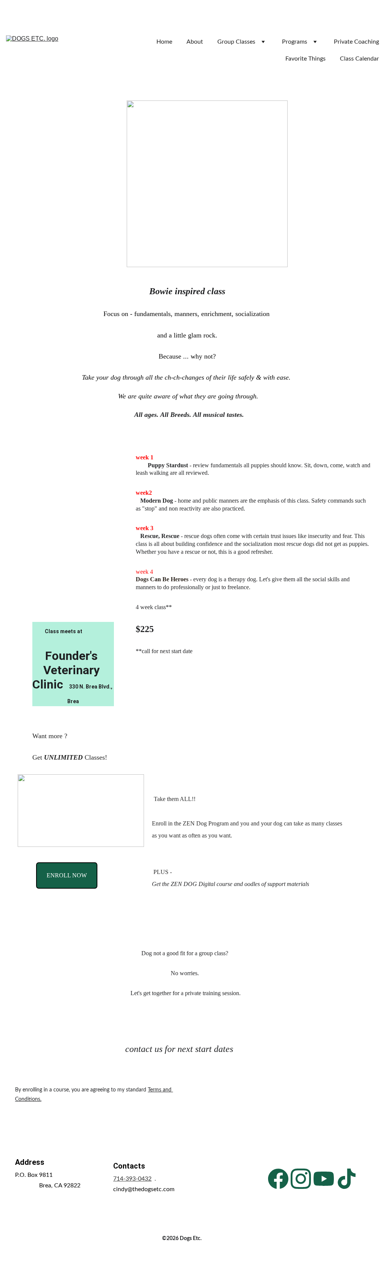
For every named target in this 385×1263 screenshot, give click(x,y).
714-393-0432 (132, 1179)
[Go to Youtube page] (324, 1179)
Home (164, 42)
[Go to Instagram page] (301, 1179)
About (194, 42)
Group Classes (236, 42)
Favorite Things (305, 59)
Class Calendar (359, 59)
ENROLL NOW (67, 875)
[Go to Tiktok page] (346, 1179)
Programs (294, 42)
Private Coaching (356, 42)
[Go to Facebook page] (278, 1179)
